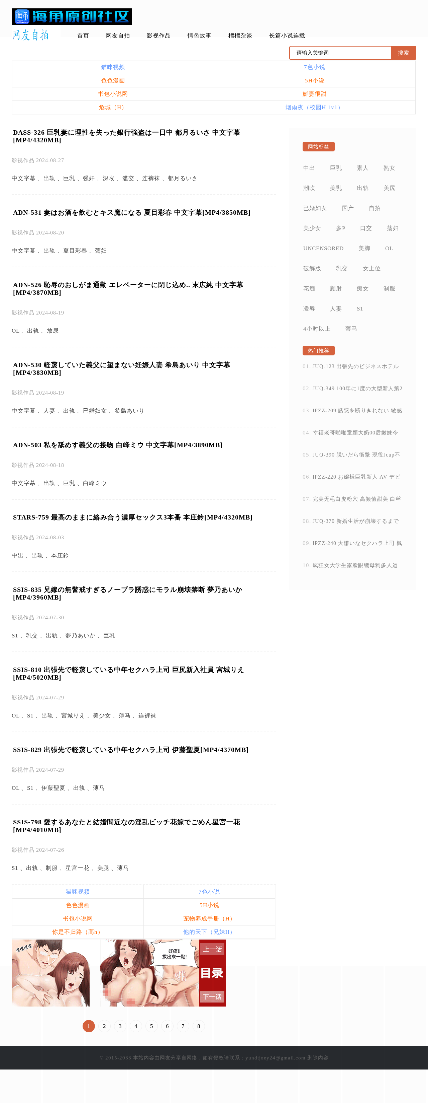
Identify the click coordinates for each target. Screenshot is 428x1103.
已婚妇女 (95, 411)
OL (15, 331)
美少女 (102, 715)
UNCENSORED (323, 248)
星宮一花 (78, 868)
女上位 (372, 268)
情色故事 (200, 35)
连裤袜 (151, 178)
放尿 (53, 331)
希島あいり (130, 411)
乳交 (32, 635)
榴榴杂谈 (240, 35)
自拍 (375, 208)
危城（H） (113, 107)
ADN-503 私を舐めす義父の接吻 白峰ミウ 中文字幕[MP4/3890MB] (118, 445)
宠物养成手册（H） (209, 918)
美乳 (336, 188)
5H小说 (315, 80)
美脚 (364, 248)
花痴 (309, 288)
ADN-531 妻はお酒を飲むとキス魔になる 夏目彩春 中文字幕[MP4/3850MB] (132, 212)
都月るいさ (183, 178)
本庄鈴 (60, 555)
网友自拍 (118, 35)
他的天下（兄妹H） (209, 932)
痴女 (363, 288)
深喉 (109, 178)
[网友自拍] (36, 35)
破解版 (312, 268)
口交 (366, 228)
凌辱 (309, 308)
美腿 (103, 868)
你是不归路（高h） (78, 932)
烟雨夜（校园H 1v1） (315, 107)
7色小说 (314, 67)
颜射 (336, 288)
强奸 (89, 178)
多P (340, 228)
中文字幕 (24, 178)
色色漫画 (113, 80)
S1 (15, 635)
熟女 (390, 168)
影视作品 (159, 35)
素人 (363, 168)
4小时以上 (317, 329)
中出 (18, 555)
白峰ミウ (95, 483)
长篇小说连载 (287, 35)
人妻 (49, 411)
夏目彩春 (75, 251)
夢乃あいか (81, 635)
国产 (348, 208)
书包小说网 (113, 94)
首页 (83, 35)
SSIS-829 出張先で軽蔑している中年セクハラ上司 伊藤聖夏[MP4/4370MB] (131, 749)
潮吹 (309, 188)
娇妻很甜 (315, 94)
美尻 (390, 188)
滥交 (128, 178)
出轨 (49, 178)
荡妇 (101, 251)
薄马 (125, 715)
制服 (52, 868)
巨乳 (69, 178)
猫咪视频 (113, 67)
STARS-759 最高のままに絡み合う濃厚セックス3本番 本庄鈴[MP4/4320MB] (133, 517)
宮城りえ (73, 715)
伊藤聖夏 (53, 788)
